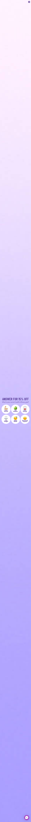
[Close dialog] (29, 2)
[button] (6, 409)
